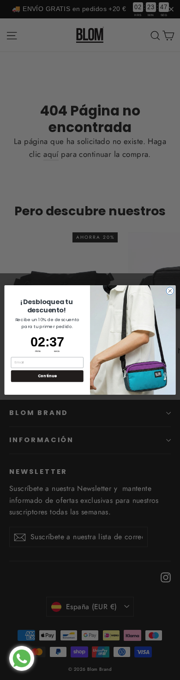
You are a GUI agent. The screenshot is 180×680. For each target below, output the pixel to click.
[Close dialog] (170, 291)
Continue (47, 376)
